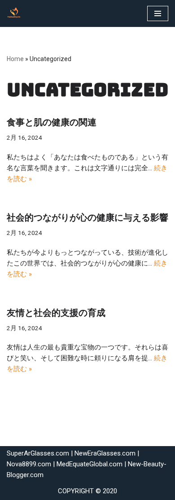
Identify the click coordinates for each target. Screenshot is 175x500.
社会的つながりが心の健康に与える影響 (87, 217)
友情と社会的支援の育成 (56, 313)
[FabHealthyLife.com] (16, 13)
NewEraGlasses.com (105, 453)
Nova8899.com (29, 464)
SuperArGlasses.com (38, 453)
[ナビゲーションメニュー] (157, 13)
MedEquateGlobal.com (89, 464)
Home (15, 58)
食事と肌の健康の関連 (51, 122)
